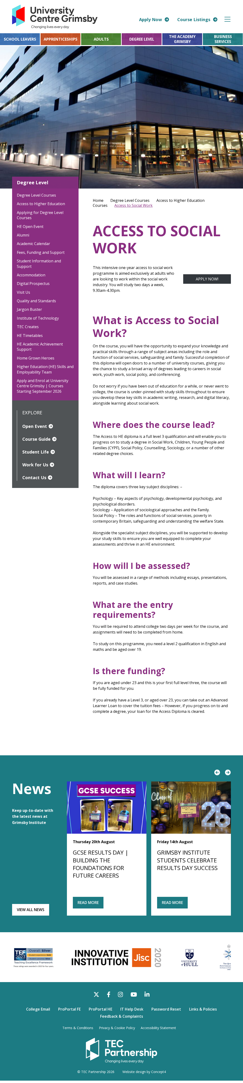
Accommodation (31, 275)
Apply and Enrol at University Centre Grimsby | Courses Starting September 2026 (42, 386)
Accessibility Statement (158, 1028)
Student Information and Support (39, 263)
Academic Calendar (33, 243)
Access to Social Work (133, 205)
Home (98, 200)
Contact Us (34, 477)
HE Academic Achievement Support (40, 346)
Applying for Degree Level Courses (40, 215)
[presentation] (217, 773)
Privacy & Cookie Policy (117, 1028)
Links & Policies (203, 1009)
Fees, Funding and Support (41, 252)
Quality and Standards (36, 300)
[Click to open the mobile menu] (227, 19)
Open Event (34, 426)
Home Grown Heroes (35, 358)
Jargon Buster (29, 309)
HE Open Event (30, 226)
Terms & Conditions (77, 1028)
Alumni (23, 235)
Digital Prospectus (33, 283)
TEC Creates (28, 326)
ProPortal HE (100, 1009)
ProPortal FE (69, 1009)
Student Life (35, 452)
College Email (38, 1009)
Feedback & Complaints (121, 1016)
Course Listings (193, 19)
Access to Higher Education (41, 203)
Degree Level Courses (36, 195)
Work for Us (35, 465)
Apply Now (150, 19)
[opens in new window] (121, 1050)
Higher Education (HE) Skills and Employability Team (45, 369)
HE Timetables (30, 335)
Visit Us (23, 292)
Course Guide (36, 439)
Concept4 (158, 1071)
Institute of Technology (38, 318)
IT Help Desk (131, 1009)
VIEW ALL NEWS (30, 909)
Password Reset (166, 1009)
